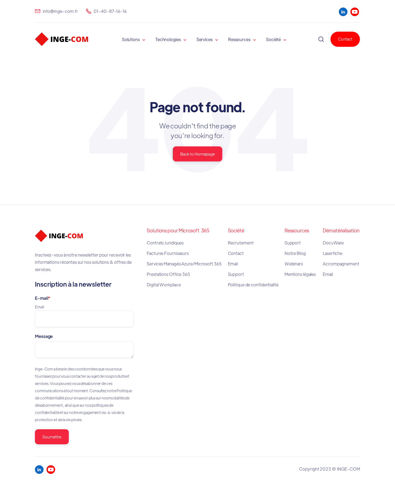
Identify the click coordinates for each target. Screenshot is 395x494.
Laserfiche (332, 253)
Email (233, 263)
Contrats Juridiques (165, 243)
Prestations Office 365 (168, 274)
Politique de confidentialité (253, 284)
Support (236, 274)
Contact (345, 39)
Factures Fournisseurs (168, 253)
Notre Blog (295, 253)
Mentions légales (301, 274)
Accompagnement (341, 263)
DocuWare (333, 243)
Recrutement (241, 243)
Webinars (294, 263)
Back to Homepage (197, 153)
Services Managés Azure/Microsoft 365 (184, 263)
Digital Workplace (164, 284)
